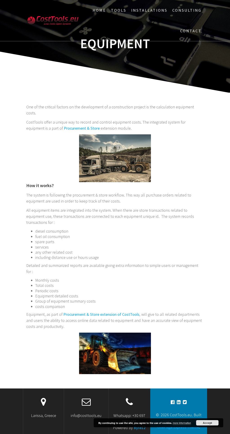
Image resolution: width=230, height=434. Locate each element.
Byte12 (140, 427)
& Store (82, 128)
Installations (149, 10)
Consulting (186, 10)
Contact (190, 30)
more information (182, 423)
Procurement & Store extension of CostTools (101, 314)
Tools (118, 10)
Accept (207, 423)
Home (99, 10)
